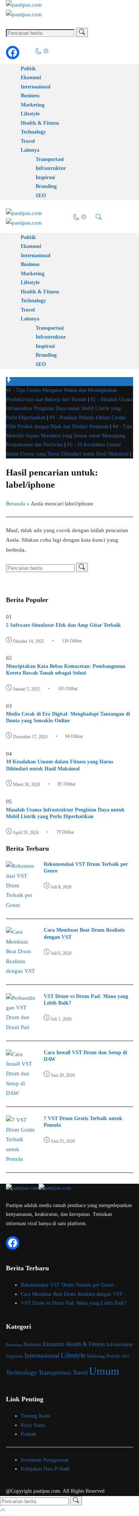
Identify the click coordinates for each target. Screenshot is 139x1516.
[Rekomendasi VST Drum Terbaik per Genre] (21, 905)
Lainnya (30, 150)
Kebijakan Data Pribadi (45, 1469)
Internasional (35, 87)
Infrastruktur (51, 168)
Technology (33, 132)
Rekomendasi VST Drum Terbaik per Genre (67, 1285)
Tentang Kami (35, 1416)
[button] (42, 52)
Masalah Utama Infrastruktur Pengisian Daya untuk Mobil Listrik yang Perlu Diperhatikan (69, 408)
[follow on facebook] (12, 52)
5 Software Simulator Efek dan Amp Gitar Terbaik (63, 625)
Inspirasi (45, 177)
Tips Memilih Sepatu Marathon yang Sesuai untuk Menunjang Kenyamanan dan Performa (69, 435)
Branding (46, 186)
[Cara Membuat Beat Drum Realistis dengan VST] (21, 971)
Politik (28, 68)
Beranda (15, 504)
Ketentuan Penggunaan (45, 1460)
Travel (28, 141)
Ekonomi (31, 77)
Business (30, 95)
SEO (41, 195)
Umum (104, 1371)
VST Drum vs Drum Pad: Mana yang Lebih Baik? (73, 1303)
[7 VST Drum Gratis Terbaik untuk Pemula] (21, 1159)
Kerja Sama (33, 1425)
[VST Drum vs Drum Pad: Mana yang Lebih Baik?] (21, 1027)
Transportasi (50, 159)
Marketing (32, 105)
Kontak (28, 1434)
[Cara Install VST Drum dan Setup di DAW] (21, 1093)
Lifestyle (30, 114)
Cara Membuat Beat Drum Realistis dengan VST (72, 1294)
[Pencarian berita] (82, 32)
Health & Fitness (40, 123)
